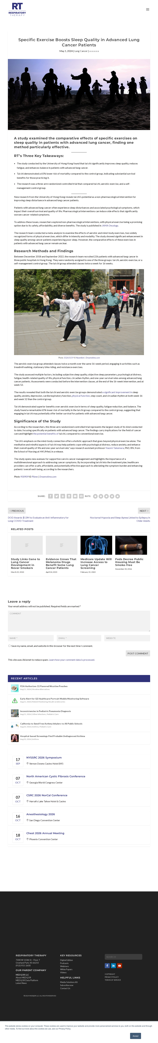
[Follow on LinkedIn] (113, 965)
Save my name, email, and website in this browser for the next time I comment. (52, 645)
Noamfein (80, 357)
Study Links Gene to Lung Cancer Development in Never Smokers (25, 564)
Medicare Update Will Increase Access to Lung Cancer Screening (96, 564)
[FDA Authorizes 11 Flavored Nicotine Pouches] (15, 688)
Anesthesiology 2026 (40, 814)
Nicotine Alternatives (41, 689)
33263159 (69, 357)
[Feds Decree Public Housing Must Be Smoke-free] (131, 545)
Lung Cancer (80, 50)
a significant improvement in (117, 392)
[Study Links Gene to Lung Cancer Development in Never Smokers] (27, 545)
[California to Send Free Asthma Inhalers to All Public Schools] (15, 726)
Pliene (35, 476)
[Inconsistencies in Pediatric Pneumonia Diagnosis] (15, 713)
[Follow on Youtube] (119, 965)
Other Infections (39, 714)
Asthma (35, 727)
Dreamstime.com (93, 357)
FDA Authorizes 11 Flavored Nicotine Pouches (44, 686)
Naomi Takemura (115, 447)
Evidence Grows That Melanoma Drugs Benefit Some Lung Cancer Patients (61, 564)
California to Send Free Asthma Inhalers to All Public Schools (51, 723)
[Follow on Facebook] (107, 965)
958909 (24, 476)
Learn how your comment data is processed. (72, 659)
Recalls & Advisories (56, 702)
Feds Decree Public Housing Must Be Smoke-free (129, 562)
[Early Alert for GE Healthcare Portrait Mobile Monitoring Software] (15, 701)
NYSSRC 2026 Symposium (44, 757)
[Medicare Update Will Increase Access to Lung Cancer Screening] (96, 545)
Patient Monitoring (40, 702)
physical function (81, 395)
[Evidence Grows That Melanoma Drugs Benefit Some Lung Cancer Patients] (61, 545)
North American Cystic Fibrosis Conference (55, 776)
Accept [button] (135, 1036)
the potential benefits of (46, 433)
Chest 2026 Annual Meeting (45, 833)
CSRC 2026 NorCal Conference (46, 795)
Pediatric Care (52, 714)
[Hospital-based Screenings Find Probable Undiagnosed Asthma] (15, 738)
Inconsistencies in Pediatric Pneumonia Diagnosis (45, 711)
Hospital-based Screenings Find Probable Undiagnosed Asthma (52, 736)
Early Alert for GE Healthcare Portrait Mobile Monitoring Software (54, 698)
